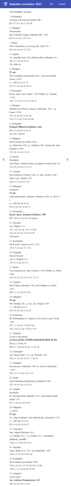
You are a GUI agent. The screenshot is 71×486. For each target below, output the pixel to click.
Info (52, 3)
